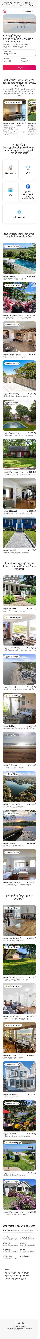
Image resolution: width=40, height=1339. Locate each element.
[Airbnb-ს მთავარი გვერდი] (4, 11)
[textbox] (10, 61)
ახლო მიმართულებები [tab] (11, 1230)
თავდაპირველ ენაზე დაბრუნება (23, 5)
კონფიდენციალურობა (15, 1329)
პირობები (28, 1329)
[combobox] (19, 53)
